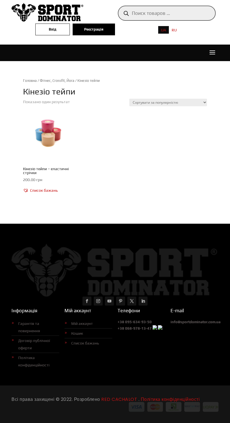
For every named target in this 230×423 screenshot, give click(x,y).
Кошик (77, 333)
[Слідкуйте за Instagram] (98, 301)
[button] (40, 190)
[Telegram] (160, 328)
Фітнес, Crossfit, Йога (57, 80)
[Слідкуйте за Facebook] (86, 301)
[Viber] (155, 328)
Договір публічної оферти (34, 344)
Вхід (52, 29)
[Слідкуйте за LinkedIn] (143, 301)
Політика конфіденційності (33, 361)
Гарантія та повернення (29, 327)
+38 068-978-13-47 (135, 328)
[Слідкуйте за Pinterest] (120, 301)
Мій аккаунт (82, 323)
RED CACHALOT (118, 399)
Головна (30, 80)
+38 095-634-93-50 (135, 322)
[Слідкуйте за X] (131, 301)
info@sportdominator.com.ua (195, 322)
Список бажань (85, 343)
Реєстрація (94, 29)
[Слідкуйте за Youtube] (109, 301)
